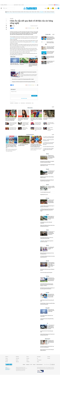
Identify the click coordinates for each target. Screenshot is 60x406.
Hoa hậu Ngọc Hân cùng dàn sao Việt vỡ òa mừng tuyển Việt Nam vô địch (46, 238)
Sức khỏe (22, 11)
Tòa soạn (34, 364)
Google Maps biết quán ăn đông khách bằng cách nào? (46, 319)
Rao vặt (49, 358)
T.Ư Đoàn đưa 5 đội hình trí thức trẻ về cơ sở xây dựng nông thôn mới (47, 257)
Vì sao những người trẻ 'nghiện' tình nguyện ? (51, 248)
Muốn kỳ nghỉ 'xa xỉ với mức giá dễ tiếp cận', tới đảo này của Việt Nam (51, 217)
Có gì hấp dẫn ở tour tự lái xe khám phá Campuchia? (46, 222)
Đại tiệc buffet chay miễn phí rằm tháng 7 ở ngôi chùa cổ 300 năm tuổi (47, 206)
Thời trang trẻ (52, 11)
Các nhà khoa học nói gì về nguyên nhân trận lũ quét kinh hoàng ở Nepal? (51, 172)
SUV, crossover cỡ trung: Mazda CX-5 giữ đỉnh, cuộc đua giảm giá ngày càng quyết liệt (51, 327)
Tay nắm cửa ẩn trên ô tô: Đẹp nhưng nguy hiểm (46, 331)
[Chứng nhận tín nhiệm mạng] (40, 371)
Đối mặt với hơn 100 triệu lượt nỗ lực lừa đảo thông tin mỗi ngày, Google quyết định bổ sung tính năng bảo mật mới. (28, 75)
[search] (9, 8)
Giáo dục (27, 11)
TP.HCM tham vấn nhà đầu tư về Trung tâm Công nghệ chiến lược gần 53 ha (51, 157)
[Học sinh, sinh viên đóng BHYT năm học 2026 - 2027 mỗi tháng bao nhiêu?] (43, 296)
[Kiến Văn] (11, 26)
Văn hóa (33, 11)
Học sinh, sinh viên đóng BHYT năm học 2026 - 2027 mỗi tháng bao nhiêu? (51, 295)
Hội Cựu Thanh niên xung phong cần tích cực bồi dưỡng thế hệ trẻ (47, 253)
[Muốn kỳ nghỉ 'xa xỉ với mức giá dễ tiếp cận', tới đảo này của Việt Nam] (43, 218)
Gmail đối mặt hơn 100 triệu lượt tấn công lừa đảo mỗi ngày (28, 73)
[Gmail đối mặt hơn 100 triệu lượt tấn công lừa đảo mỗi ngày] (15, 74)
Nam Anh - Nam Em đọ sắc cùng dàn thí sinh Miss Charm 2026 (46, 241)
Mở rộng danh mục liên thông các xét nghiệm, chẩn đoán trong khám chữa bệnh (47, 162)
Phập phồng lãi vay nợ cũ (44, 194)
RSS (31, 364)
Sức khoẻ (17, 358)
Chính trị (8, 11)
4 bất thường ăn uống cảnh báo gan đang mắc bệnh (47, 300)
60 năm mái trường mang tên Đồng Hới (46, 272)
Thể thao (38, 11)
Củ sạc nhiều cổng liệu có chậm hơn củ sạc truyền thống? (46, 316)
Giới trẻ (25, 11)
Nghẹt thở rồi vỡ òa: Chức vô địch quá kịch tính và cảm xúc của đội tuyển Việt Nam (51, 279)
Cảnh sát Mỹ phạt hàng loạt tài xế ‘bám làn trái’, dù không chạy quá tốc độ (47, 334)
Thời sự (11, 11)
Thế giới (13, 11)
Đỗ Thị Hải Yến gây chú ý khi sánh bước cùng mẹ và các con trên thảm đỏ (47, 347)
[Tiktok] (57, 4)
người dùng (12, 38)
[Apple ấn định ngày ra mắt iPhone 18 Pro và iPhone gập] (43, 311)
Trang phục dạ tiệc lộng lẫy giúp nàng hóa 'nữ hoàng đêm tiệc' (51, 342)
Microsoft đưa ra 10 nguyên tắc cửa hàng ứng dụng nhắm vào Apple (23, 79)
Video (45, 11)
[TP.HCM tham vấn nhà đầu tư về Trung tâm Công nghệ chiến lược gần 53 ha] (43, 157)
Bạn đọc (49, 356)
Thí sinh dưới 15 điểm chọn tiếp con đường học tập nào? (47, 270)
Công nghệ (41, 11)
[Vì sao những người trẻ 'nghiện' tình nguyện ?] (43, 249)
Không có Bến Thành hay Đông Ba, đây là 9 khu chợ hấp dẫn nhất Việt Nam (47, 226)
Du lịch (30, 11)
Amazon (33, 41)
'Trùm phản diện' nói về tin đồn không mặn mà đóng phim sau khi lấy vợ (51, 233)
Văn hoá (27, 358)
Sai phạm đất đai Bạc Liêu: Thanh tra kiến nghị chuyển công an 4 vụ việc (47, 165)
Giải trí (35, 11)
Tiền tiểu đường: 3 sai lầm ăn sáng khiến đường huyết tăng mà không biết (47, 304)
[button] (6, 19)
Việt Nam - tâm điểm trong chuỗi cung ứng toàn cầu (51, 187)
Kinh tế (16, 11)
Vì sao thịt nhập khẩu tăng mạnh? (45, 192)
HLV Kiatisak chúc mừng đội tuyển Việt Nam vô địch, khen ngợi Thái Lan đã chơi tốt (47, 288)
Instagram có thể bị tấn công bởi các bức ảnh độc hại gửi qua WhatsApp (23, 81)
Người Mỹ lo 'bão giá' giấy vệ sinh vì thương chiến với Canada (46, 177)
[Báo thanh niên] (30, 8)
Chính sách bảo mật (39, 364)
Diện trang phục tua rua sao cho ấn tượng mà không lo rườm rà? (47, 350)
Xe (43, 11)
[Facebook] (56, 4)
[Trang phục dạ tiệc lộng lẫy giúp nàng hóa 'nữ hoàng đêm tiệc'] (43, 342)
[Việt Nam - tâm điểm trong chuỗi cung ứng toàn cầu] (43, 188)
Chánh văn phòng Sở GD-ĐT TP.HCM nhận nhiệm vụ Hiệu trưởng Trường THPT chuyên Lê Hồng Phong (51, 264)
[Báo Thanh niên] (8, 365)
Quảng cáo (27, 364)
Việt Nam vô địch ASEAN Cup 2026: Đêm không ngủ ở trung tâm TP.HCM (51, 201)
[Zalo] (58, 4)
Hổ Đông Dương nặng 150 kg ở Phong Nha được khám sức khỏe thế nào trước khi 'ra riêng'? (47, 210)
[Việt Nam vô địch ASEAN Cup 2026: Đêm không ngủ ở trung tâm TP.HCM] (43, 202)
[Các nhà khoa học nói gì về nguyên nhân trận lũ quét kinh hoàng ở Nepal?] (43, 172)
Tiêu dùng (48, 11)
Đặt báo (24, 364)
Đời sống (19, 11)
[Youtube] (54, 4)
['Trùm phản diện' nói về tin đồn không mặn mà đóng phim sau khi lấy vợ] (43, 233)
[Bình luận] (6, 25)
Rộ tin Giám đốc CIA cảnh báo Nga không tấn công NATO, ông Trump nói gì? (47, 180)
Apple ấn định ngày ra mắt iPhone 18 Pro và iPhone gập (51, 310)
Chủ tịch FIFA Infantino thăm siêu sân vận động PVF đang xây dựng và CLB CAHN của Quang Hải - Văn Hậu (46, 284)
